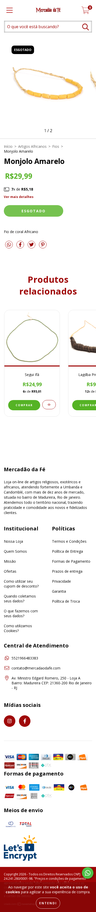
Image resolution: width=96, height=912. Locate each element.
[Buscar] (85, 27)
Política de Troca (66, 601)
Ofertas (10, 571)
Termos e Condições (69, 541)
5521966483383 (25, 658)
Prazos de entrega (67, 571)
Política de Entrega (67, 551)
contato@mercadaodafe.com (36, 668)
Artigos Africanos (32, 146)
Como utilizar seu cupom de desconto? (21, 584)
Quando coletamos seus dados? (20, 598)
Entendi (48, 903)
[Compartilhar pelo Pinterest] (43, 246)
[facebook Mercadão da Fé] (24, 721)
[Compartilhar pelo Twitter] (32, 246)
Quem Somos (15, 551)
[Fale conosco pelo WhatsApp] (87, 873)
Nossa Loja (13, 541)
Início (8, 146)
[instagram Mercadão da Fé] (9, 721)
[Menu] (9, 10)
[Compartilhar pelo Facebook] (20, 246)
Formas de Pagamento (71, 561)
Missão (10, 561)
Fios (55, 146)
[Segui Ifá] (49, 404)
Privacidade (61, 581)
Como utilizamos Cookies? (18, 628)
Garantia (59, 591)
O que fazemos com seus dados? (21, 613)
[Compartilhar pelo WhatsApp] (9, 245)
